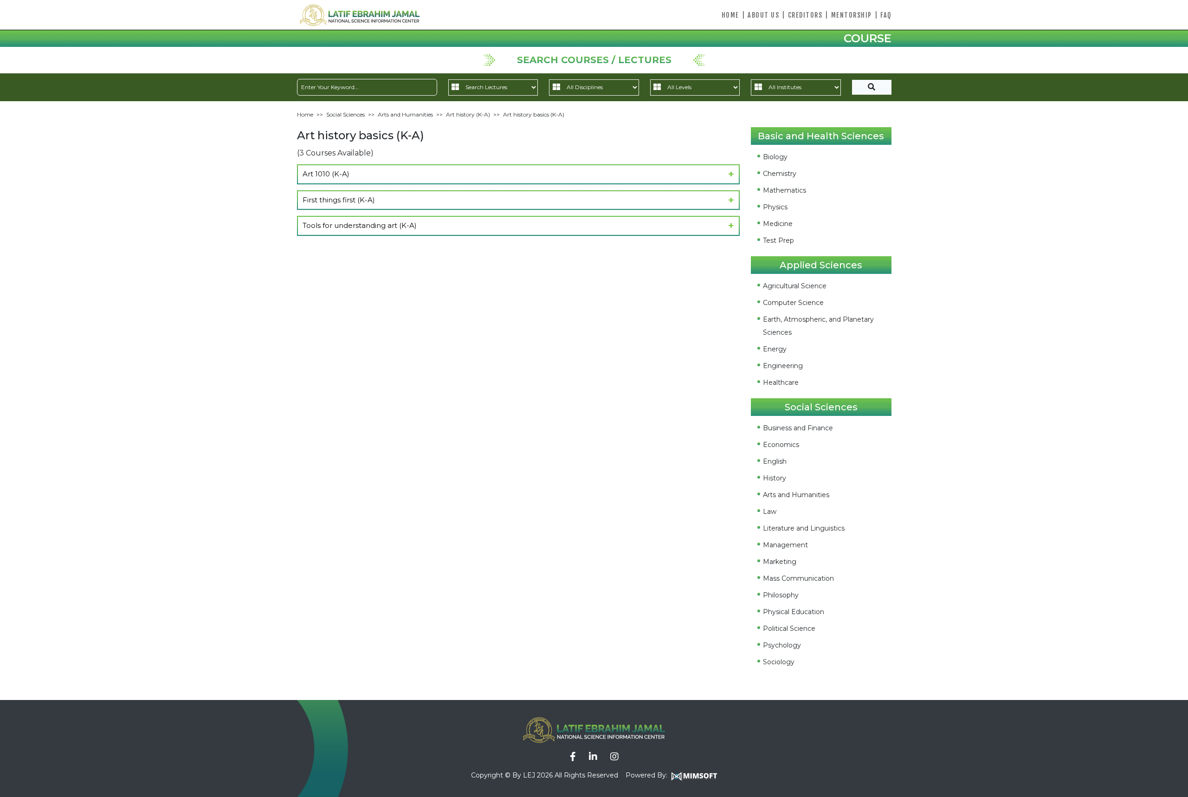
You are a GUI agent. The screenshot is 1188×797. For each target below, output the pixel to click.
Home (730, 15)
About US (763, 15)
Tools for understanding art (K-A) (360, 225)
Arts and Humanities (405, 114)
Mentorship (851, 15)
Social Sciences (345, 114)
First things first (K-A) (339, 199)
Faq (885, 15)
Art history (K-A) (468, 114)
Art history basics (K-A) (533, 114)
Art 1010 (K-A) (326, 173)
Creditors (805, 15)
